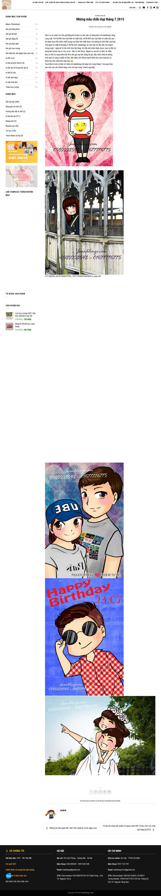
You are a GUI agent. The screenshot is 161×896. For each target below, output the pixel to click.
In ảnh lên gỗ (11, 116)
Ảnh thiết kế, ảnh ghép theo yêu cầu (20, 53)
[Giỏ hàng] (144, 7)
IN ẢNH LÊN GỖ (38, 2)
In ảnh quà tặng (12, 77)
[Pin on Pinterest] (105, 792)
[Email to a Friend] (100, 792)
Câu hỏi (132, 8)
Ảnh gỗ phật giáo (12, 43)
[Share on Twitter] (96, 792)
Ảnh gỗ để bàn (11, 34)
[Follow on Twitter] (154, 8)
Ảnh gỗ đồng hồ (12, 39)
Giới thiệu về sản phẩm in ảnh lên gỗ (60, 2)
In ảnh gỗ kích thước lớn (15, 63)
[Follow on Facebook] (148, 8)
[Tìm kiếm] (140, 7)
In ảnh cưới (10, 58)
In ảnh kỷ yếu (11, 72)
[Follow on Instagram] (151, 8)
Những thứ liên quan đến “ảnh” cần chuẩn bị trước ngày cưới (73, 828)
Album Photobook (13, 24)
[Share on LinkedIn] (109, 792)
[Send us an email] (157, 8)
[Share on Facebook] (91, 792)
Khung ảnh (10, 121)
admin (109, 27)
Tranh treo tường (12, 87)
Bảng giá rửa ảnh (12, 106)
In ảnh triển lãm (12, 82)
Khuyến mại (139, 2)
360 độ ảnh (10, 102)
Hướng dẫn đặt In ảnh (14, 111)
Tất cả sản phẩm (102, 2)
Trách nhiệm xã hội (13, 135)
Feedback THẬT (152, 2)
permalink (117, 801)
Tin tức (8, 131)
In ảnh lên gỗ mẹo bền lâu (123, 2)
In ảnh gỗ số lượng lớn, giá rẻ (17, 68)
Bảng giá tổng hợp (85, 2)
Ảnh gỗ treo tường (13, 48)
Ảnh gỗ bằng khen (13, 29)
